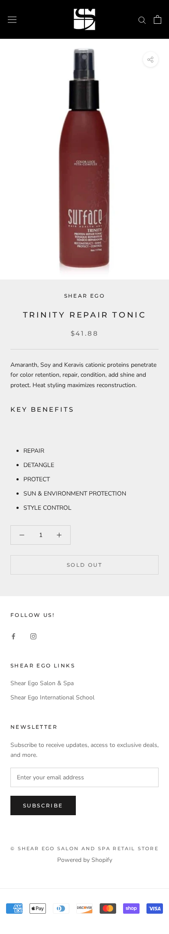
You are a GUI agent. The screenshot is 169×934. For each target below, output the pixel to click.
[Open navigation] (12, 19)
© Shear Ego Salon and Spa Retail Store (84, 848)
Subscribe (43, 805)
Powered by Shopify (84, 860)
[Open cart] (157, 19)
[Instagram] (33, 636)
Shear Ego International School (52, 697)
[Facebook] (13, 636)
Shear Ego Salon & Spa (42, 683)
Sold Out (84, 565)
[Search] (142, 19)
